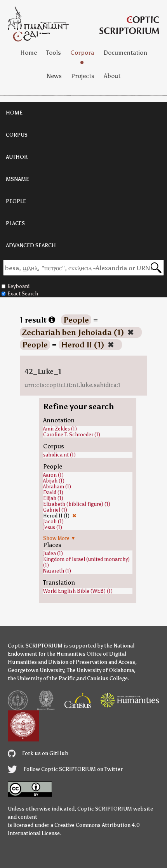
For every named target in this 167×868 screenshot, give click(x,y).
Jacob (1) (53, 521)
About (112, 76)
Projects (82, 76)
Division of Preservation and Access (91, 662)
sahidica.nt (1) (59, 455)
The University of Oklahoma (100, 670)
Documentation (125, 52)
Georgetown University (36, 670)
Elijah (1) (53, 498)
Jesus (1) (52, 527)
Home (28, 52)
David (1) (53, 492)
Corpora (82, 52)
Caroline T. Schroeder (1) (71, 434)
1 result (34, 320)
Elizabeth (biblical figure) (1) (76, 504)
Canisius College (107, 678)
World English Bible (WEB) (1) (78, 591)
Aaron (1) (53, 475)
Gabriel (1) (55, 510)
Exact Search (22, 293)
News (54, 76)
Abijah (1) (53, 481)
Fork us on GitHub (44, 753)
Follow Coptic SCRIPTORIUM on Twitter (73, 769)
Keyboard (18, 286)
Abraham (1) (57, 487)
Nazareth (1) (57, 571)
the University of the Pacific (41, 678)
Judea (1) (53, 553)
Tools (53, 52)
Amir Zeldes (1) (60, 429)
